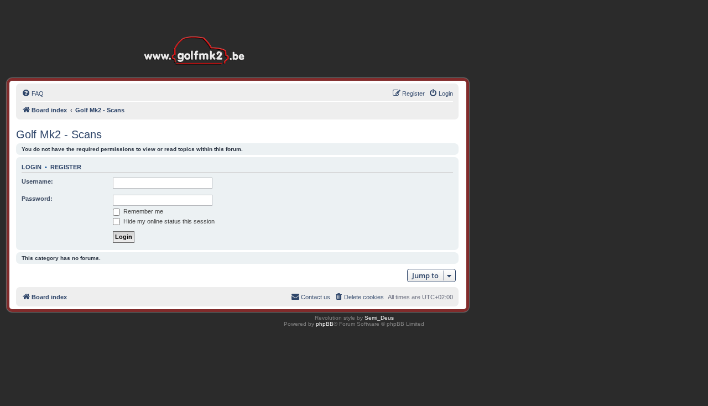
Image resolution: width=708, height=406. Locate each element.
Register (65, 167)
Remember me (142, 211)
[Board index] (197, 33)
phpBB (325, 324)
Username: (37, 181)
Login (31, 167)
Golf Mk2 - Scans (59, 134)
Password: (37, 198)
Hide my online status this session (168, 221)
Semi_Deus (379, 318)
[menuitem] (33, 93)
